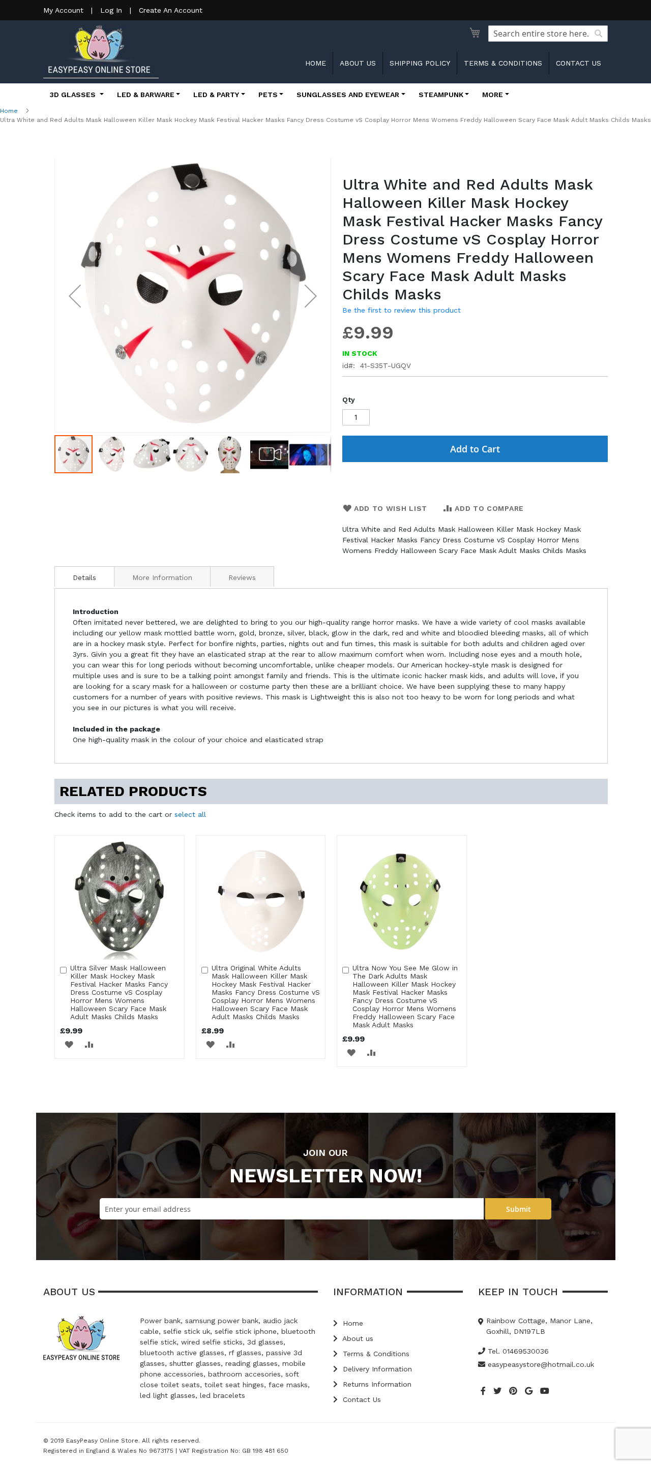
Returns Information (375, 1384)
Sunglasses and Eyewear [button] (348, 94)
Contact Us (360, 1399)
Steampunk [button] (441, 94)
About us (358, 63)
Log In (111, 10)
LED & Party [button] (216, 94)
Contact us (578, 63)
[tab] (84, 576)
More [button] (492, 94)
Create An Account (170, 10)
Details (84, 577)
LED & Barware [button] (145, 94)
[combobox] (548, 33)
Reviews (242, 577)
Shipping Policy (420, 63)
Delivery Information (376, 1369)
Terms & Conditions (503, 63)
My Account (63, 10)
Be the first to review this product (401, 310)
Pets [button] (268, 94)
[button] (74, 296)
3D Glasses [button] (74, 94)
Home (315, 63)
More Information (162, 577)
